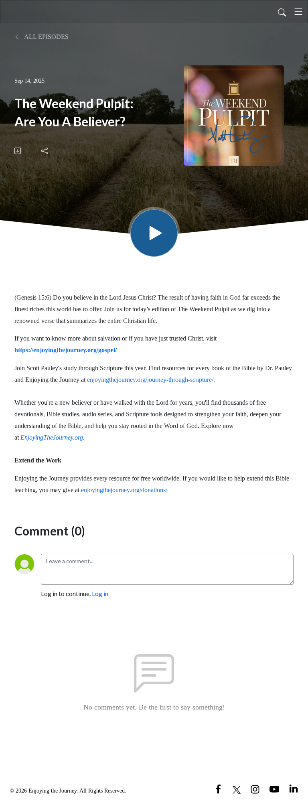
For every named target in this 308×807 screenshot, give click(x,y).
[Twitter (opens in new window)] (237, 789)
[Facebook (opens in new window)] (218, 789)
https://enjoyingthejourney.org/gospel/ (65, 350)
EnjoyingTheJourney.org (51, 437)
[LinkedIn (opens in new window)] (293, 789)
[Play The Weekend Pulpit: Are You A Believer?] (154, 233)
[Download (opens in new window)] (18, 151)
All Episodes (46, 36)
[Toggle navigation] (298, 11)
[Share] (45, 151)
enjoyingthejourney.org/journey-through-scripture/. (151, 379)
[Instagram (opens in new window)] (255, 789)
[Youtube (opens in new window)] (274, 789)
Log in (100, 593)
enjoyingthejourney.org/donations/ (124, 490)
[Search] (282, 12)
